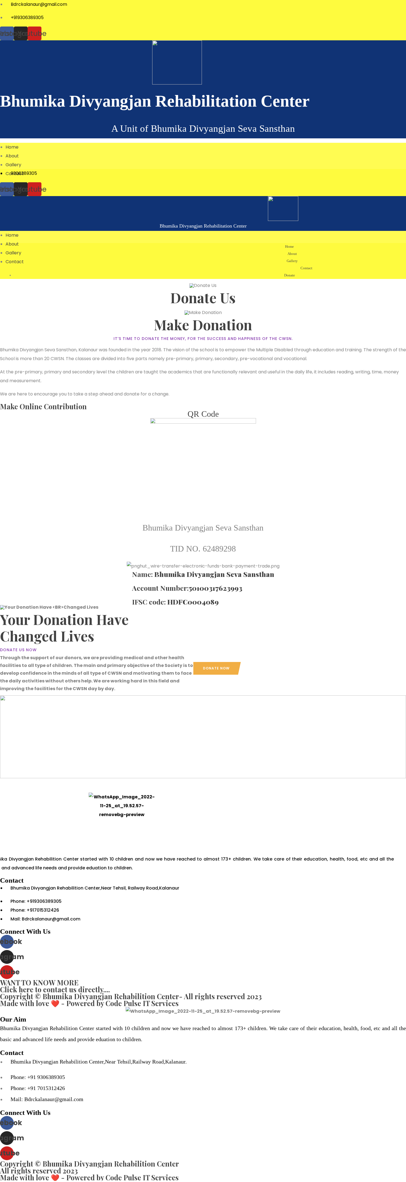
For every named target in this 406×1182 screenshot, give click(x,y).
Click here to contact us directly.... (55, 989)
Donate (289, 275)
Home (12, 147)
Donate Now (216, 668)
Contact (306, 268)
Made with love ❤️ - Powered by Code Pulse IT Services (89, 1003)
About (12, 156)
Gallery (13, 165)
